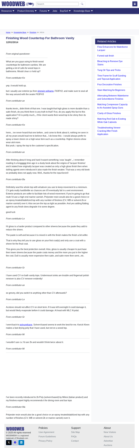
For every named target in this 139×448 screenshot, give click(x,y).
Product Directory (26, 11)
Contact (75, 441)
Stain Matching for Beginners (111, 90)
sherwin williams (46, 91)
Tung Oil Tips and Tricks (109, 70)
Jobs (55, 11)
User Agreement (46, 432)
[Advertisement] (69, 22)
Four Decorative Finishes (109, 84)
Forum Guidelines (47, 436)
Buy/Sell (64, 11)
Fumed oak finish (105, 56)
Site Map (75, 432)
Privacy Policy (45, 441)
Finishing (33, 32)
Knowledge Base (82, 11)
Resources (6, 11)
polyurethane (26, 325)
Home (8, 32)
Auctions (108, 445)
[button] (9, 442)
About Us (108, 436)
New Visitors (110, 432)
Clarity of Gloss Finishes (109, 113)
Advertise (108, 441)
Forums (44, 11)
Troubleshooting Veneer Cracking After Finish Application (108, 131)
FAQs (74, 436)
